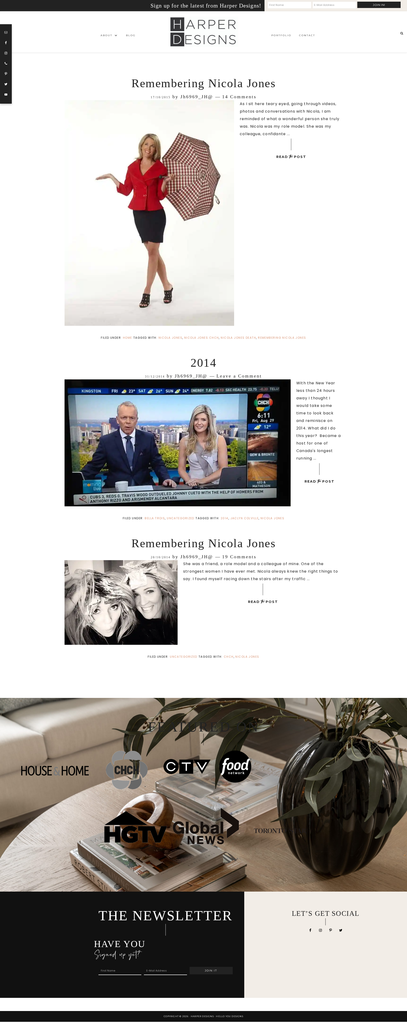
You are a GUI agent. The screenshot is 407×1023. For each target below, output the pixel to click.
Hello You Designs (229, 1016)
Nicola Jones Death (238, 338)
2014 (203, 362)
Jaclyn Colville (244, 518)
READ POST (291, 156)
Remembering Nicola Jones (203, 83)
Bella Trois (155, 518)
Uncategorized (180, 518)
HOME (127, 338)
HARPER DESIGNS (203, 31)
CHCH (229, 657)
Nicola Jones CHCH (201, 338)
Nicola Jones (170, 338)
